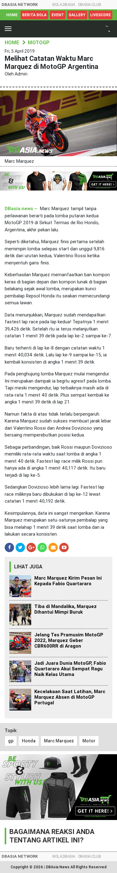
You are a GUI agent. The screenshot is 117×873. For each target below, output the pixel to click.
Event (57, 15)
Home (11, 15)
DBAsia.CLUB (89, 4)
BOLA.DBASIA (63, 4)
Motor (88, 740)
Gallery (77, 15)
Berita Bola (34, 15)
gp (10, 740)
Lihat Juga (28, 567)
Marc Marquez (59, 740)
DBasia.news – (21, 208)
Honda (29, 740)
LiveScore (100, 15)
